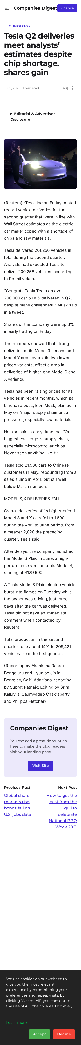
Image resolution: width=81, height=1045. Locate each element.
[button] (7, 8)
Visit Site (40, 766)
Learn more (16, 1022)
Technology (17, 26)
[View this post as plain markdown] (65, 88)
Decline (64, 1034)
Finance (67, 8)
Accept (39, 1034)
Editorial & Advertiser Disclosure (32, 117)
